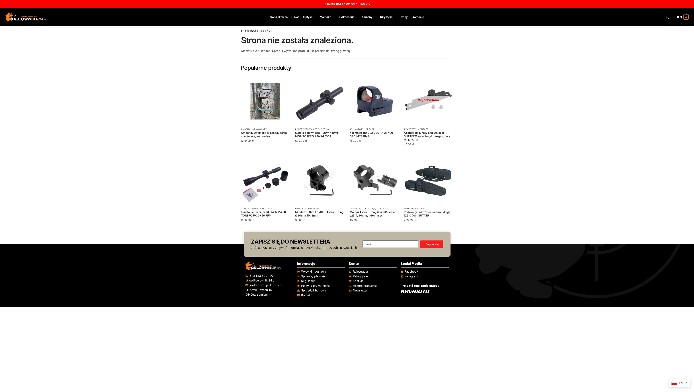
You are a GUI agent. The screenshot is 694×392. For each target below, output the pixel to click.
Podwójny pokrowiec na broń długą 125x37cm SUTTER (427, 213)
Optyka (325, 129)
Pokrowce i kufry (414, 208)
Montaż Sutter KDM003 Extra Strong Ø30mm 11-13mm (319, 213)
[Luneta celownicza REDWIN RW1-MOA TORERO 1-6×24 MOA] (319, 101)
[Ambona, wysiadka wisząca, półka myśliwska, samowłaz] (265, 101)
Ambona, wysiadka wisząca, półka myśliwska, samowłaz (264, 134)
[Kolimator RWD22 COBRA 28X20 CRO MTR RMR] (374, 101)
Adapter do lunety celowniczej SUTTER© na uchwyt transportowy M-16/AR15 (427, 136)
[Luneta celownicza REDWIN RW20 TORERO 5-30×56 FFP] (265, 180)
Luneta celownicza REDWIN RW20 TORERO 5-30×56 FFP (263, 213)
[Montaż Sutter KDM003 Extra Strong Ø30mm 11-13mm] (319, 180)
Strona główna (249, 30)
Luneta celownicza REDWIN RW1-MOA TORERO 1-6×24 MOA (317, 134)
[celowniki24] (269, 266)
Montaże (423, 129)
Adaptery (410, 129)
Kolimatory (357, 129)
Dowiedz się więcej (428, 151)
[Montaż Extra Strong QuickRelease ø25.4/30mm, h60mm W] (374, 180)
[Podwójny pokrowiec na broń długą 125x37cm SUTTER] (428, 180)
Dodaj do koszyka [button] (265, 151)
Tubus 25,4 (368, 208)
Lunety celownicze (307, 129)
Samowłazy (259, 129)
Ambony (245, 129)
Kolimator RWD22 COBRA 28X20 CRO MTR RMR (371, 134)
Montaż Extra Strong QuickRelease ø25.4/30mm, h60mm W (373, 213)
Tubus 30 (313, 208)
